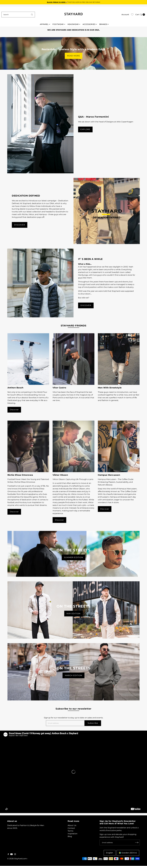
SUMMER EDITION (73, 557)
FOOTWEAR (58, 24)
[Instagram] (15, 854)
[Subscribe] (137, 842)
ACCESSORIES (89, 24)
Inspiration (72, 834)
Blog (70, 836)
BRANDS (103, 24)
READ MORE (73, 56)
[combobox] (18, 14)
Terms (70, 831)
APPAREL (44, 24)
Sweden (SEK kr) (129, 853)
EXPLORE (85, 129)
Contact (71, 828)
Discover (14, 410)
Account (125, 14)
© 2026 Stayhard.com (17, 859)
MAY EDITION (73, 613)
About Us (72, 825)
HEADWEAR (73, 24)
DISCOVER (19, 225)
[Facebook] (8, 854)
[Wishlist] (132, 14)
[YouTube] (11, 854)
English (109, 853)
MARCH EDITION (73, 675)
